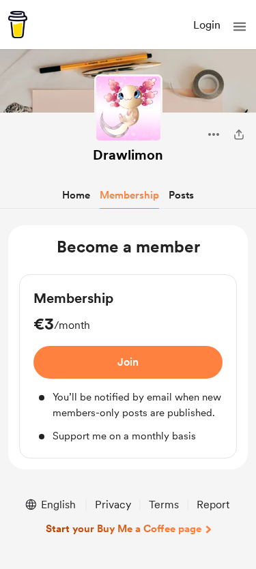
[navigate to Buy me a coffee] (17, 24)
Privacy (113, 504)
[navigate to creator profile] (128, 108)
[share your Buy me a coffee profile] (239, 134)
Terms (164, 504)
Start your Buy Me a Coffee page (123, 529)
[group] (128, 366)
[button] (239, 26)
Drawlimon (128, 155)
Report (213, 504)
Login (207, 24)
